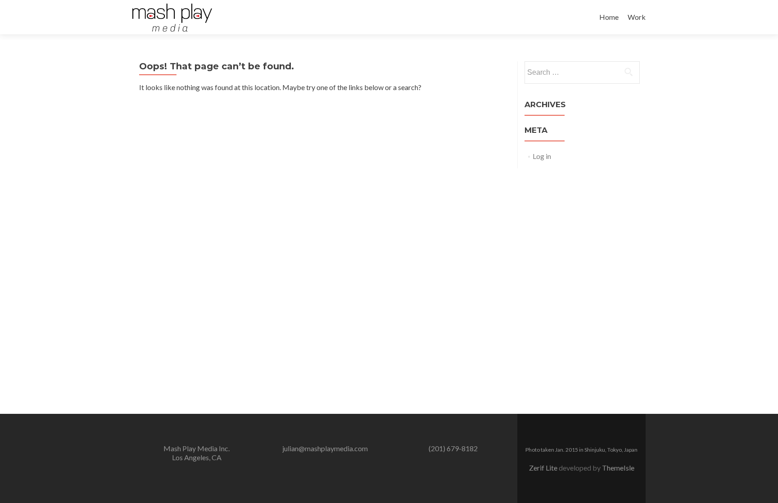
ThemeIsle (618, 467)
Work (637, 17)
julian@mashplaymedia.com (325, 448)
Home (609, 17)
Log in (542, 156)
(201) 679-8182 (453, 448)
